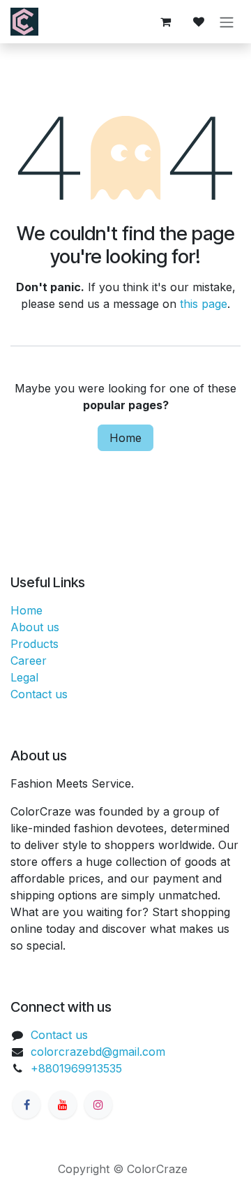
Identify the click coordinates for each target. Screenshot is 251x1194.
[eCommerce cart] (165, 22)
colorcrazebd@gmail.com (98, 1052)
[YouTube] (63, 1105)
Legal (24, 677)
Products (34, 644)
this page (203, 304)
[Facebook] (26, 1105)
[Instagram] (98, 1105)
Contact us (39, 694)
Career (28, 661)
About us (34, 627)
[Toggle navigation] (227, 21)
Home (125, 438)
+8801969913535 (76, 1068)
